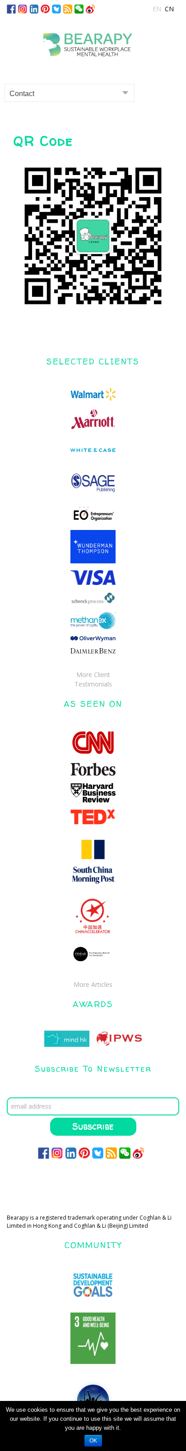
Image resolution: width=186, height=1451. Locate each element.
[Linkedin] (33, 8)
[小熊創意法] (93, 41)
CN (169, 9)
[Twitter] (56, 8)
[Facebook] (11, 8)
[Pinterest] (45, 8)
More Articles (93, 984)
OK (93, 1440)
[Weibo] (90, 8)
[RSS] (67, 8)
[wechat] (79, 8)
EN (157, 9)
